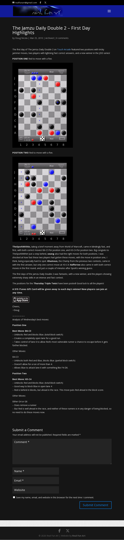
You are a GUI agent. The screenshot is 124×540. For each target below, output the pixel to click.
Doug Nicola (21, 38)
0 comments (62, 38)
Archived (49, 38)
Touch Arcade (64, 49)
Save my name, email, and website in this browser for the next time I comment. (55, 497)
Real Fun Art (78, 535)
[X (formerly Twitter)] (45, 3)
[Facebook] (40, 3)
